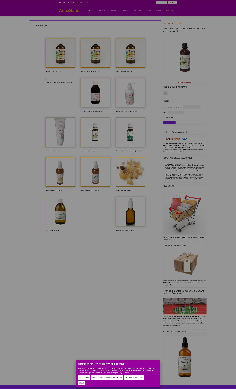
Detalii (81, 383)
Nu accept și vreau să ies (134, 377)
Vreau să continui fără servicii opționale (107, 377)
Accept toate (84, 377)
